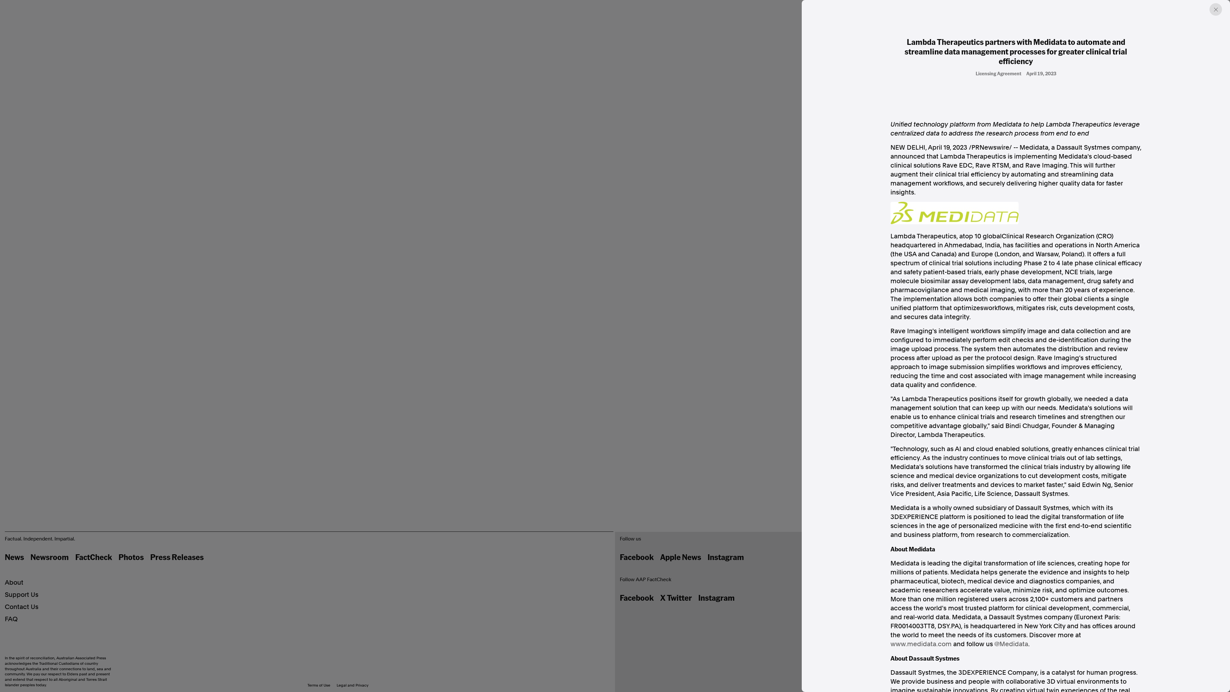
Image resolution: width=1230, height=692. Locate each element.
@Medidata (1011, 644)
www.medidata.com (921, 644)
